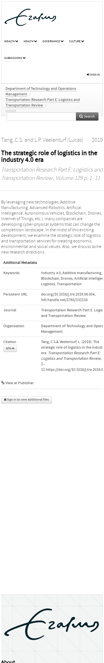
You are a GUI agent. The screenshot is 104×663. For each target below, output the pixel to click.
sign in (95, 74)
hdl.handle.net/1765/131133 (64, 300)
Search (89, 116)
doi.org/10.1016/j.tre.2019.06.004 (68, 294)
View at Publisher (19, 383)
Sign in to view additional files (27, 399)
